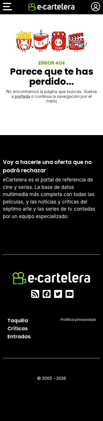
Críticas (17, 328)
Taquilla (17, 320)
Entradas (19, 336)
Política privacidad (78, 319)
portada (22, 96)
